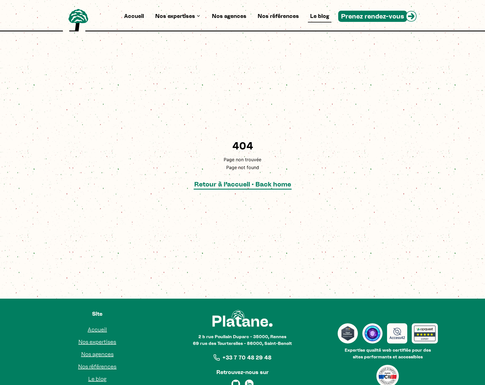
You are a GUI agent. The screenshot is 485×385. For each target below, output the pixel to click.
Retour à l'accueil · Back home (242, 184)
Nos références (278, 16)
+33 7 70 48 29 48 (246, 357)
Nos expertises (175, 16)
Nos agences (229, 16)
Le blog (319, 16)
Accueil (134, 16)
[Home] (78, 20)
